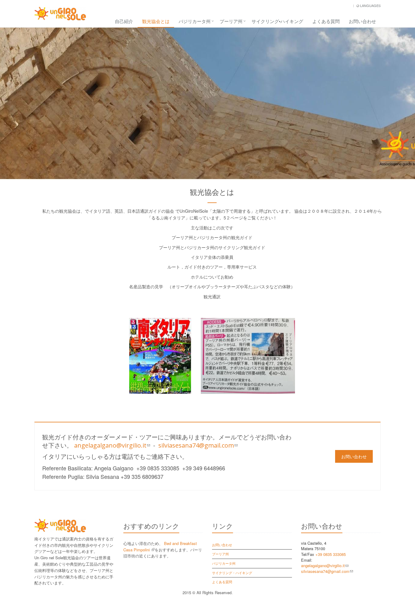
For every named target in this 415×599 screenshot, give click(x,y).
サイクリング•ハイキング (277, 21)
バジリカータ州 (195, 21)
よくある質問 (326, 21)
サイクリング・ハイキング (232, 572)
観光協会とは (156, 21)
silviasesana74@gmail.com (198, 445)
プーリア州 (231, 21)
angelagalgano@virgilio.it (112, 445)
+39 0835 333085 (330, 554)
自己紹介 (124, 21)
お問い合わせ (362, 21)
